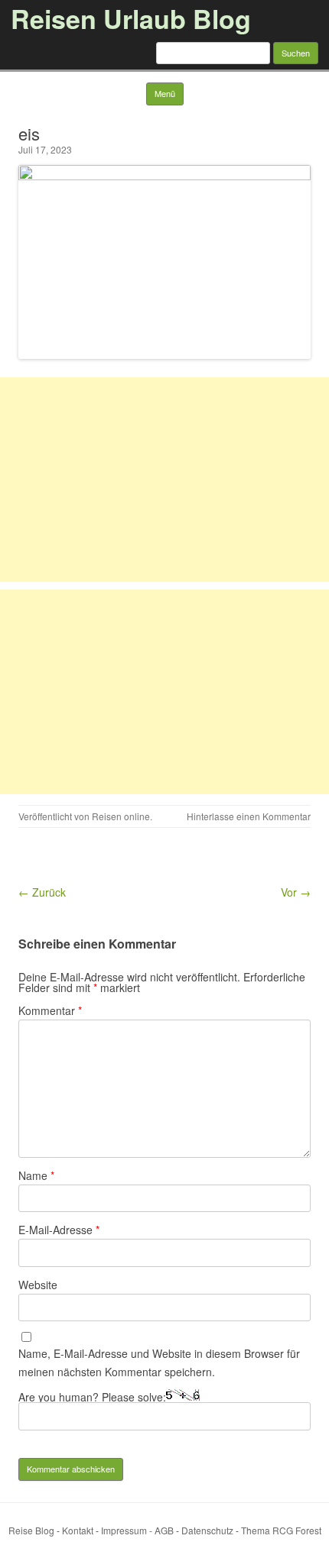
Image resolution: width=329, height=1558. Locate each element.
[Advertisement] (164, 479)
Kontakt (77, 1530)
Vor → (296, 892)
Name (36, 1175)
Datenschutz (207, 1530)
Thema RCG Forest (281, 1530)
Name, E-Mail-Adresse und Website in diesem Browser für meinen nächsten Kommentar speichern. (159, 1362)
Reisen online (121, 816)
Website (37, 1284)
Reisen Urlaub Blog (131, 18)
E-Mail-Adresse (58, 1229)
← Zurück (42, 892)
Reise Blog (31, 1530)
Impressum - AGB (137, 1530)
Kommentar (50, 1010)
